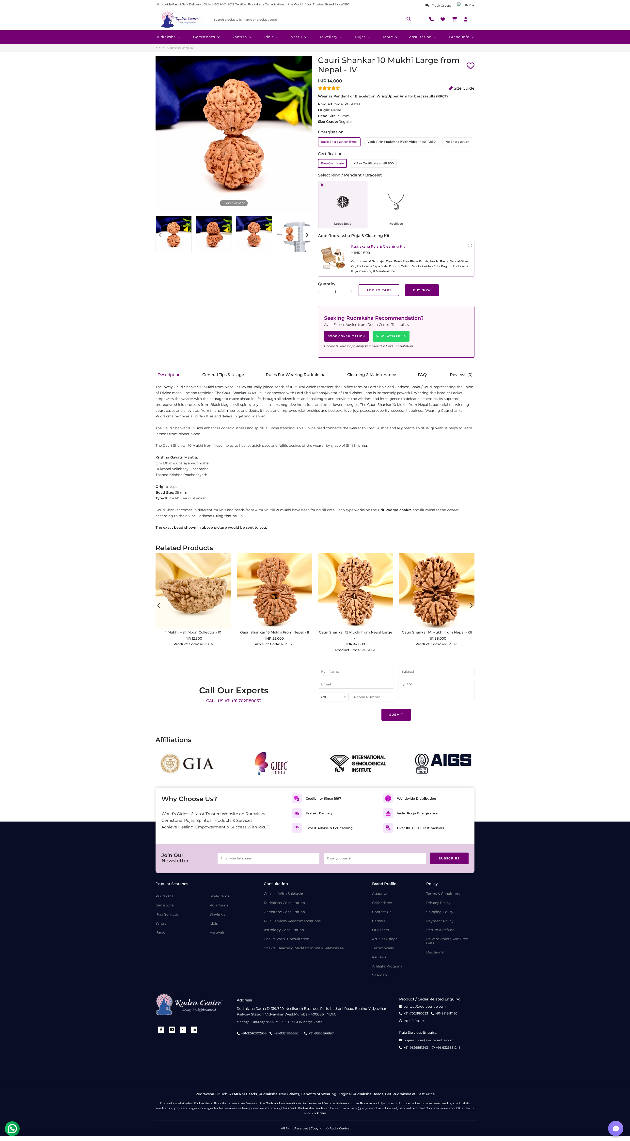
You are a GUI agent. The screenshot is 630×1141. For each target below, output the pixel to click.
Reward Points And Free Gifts (447, 941)
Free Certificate (332, 163)
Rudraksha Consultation (284, 903)
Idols (269, 37)
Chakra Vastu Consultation (286, 939)
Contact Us (381, 912)
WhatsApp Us (393, 336)
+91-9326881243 (416, 1047)
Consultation (419, 37)
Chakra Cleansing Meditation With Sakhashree (304, 948)
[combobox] (333, 697)
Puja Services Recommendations (292, 921)
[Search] (408, 19)
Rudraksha (166, 37)
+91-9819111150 (446, 1013)
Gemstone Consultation (284, 912)
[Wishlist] (443, 19)
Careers (378, 921)
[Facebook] (161, 1030)
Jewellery (328, 37)
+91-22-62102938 (254, 1033)
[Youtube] (172, 1030)
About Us (380, 894)
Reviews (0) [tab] (461, 374)
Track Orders (441, 5)
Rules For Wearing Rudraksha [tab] (296, 374)
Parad (160, 932)
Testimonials (383, 948)
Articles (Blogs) (385, 939)
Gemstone (164, 905)
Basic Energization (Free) (339, 141)
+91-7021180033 (416, 1013)
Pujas (360, 37)
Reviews (379, 957)
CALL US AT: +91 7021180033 (233, 700)
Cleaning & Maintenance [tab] (371, 374)
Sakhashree (382, 903)
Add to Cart (378, 290)
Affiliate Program (387, 966)
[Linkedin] (194, 1030)
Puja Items (219, 905)
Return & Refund (440, 930)
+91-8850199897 (321, 1033)
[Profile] (466, 19)
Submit (396, 714)
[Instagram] (183, 1030)
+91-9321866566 (286, 1033)
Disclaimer (435, 952)
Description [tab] (169, 374)
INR (468, 5)
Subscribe (449, 858)
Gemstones (204, 37)
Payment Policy (440, 921)
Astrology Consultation (284, 930)
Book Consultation (346, 336)
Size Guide (463, 88)
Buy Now (422, 290)
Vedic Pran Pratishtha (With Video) (401, 141)
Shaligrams (219, 896)
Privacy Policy (438, 903)
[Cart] (454, 19)
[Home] (180, 19)
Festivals (217, 932)
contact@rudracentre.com (425, 1006)
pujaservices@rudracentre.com (429, 1040)
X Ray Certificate (374, 163)
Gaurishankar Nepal (180, 47)
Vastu (296, 37)
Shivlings (217, 914)
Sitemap (379, 975)
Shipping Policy (439, 912)
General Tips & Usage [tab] (223, 374)
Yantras (240, 37)
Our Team (380, 930)
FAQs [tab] (423, 374)
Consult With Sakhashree (285, 894)
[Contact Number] (431, 19)
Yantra (161, 923)
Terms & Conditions (443, 894)
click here (319, 1113)
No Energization (457, 141)
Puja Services (167, 914)
